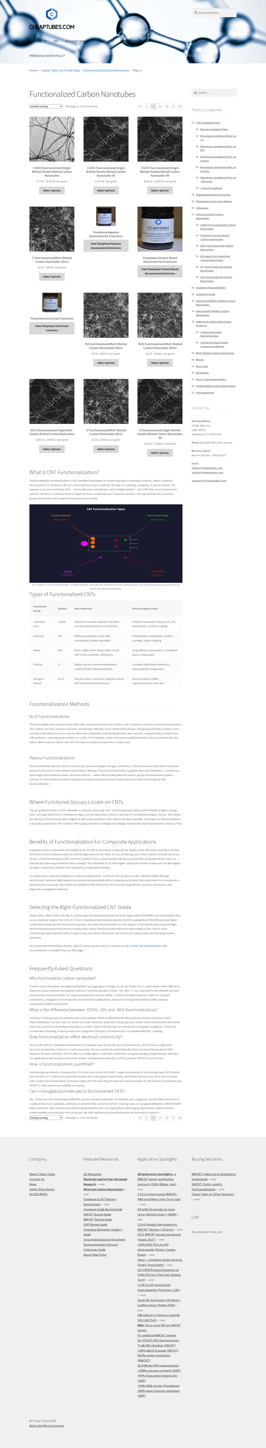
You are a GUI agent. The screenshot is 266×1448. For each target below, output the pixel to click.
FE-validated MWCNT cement (156, 1335)
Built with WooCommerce (46, 1426)
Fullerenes (202, 208)
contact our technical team (145, 946)
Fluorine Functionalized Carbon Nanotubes (214, 237)
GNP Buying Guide (95, 1224)
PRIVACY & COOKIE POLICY (47, 56)
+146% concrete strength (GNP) (159, 1370)
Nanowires (202, 372)
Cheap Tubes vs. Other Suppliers (213, 1194)
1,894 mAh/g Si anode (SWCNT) (158, 1350)
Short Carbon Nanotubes (211, 379)
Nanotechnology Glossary (101, 1244)
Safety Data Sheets (42, 1189)
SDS (55, 41)
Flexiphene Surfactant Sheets (214, 201)
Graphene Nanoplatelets (211, 287)
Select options (52, 190)
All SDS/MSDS (38, 1194)
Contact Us (106, 41)
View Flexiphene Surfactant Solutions (52, 328)
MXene (200, 359)
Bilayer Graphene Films (214, 129)
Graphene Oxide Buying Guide (103, 1209)
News (33, 1184)
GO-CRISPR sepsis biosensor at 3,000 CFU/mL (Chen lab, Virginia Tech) (159, 1275)
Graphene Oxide (205, 294)
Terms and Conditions (135, 41)
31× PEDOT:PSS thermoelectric (158, 1340)
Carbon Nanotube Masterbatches (211, 334)
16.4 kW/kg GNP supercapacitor (158, 1365)
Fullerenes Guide (95, 1250)
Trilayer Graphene (211, 188)
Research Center (76, 41)
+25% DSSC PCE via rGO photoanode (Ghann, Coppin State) (156, 1250)
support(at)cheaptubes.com (209, 480)
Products (35, 41)
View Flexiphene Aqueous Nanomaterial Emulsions (106, 246)
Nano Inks (202, 366)
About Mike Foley (95, 1255)
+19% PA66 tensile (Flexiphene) (158, 1386)
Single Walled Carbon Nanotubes (216, 386)
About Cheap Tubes (42, 1174)
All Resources (92, 1174)
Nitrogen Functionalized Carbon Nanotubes (215, 258)
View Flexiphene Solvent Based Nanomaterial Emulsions (160, 271)
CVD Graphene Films (208, 122)
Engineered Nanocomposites (213, 194)
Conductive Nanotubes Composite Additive (214, 344)
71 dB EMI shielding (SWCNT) (156, 1345)
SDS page (77, 950)
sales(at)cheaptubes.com (207, 472)
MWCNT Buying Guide (98, 1219)
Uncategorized (205, 392)
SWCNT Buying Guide (97, 1214)
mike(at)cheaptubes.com (207, 468)
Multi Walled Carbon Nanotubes (215, 353)
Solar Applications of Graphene (104, 1239)
